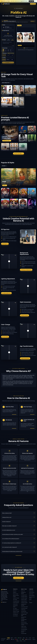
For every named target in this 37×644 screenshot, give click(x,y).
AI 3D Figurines (15, 614)
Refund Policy (31, 593)
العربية (20, 639)
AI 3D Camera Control (24, 606)
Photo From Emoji (23, 622)
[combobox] (8, 27)
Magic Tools (23, 590)
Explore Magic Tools (5, 82)
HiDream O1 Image (16, 611)
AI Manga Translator (24, 602)
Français (30, 637)
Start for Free (33, 3)
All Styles (3, 165)
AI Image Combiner (24, 596)
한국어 (26, 637)
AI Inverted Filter (23, 611)
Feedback (30, 602)
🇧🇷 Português (19, 637)
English (8, 637)
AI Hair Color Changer (24, 612)
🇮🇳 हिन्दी (23, 639)
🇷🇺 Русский (12, 639)
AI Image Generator (16, 601)
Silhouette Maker (23, 633)
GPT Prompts (15, 599)
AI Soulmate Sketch (24, 629)
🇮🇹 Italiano (8, 639)
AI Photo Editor (15, 604)
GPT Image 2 (15, 608)
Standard (4, 59)
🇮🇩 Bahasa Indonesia (28, 639)
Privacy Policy (31, 590)
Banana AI (14, 590)
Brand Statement (31, 595)
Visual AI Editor (15, 615)
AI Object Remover (24, 601)
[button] (17, 1)
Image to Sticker (23, 626)
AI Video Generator (16, 602)
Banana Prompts (15, 593)
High (12, 59)
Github (30, 599)
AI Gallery (19, 25)
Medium (8, 59)
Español (15, 637)
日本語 (23, 637)
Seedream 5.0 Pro (15, 612)
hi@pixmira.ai (4, 602)
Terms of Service (31, 592)
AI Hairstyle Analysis (24, 608)
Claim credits (31, 1)
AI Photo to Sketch (24, 599)
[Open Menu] (1, 4)
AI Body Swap (23, 609)
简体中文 (12, 637)
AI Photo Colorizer (24, 627)
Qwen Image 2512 (16, 609)
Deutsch (33, 637)
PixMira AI (14, 592)
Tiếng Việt (33, 639)
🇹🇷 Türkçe (17, 639)
